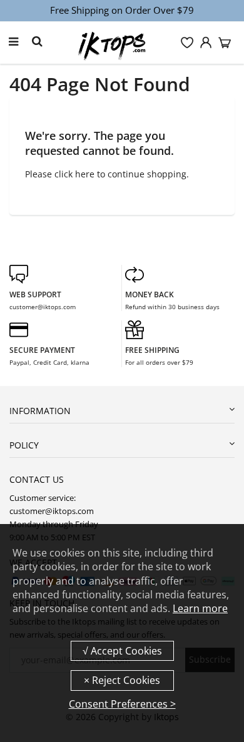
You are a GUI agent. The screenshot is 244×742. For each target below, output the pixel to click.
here (84, 174)
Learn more (200, 608)
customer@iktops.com (42, 306)
